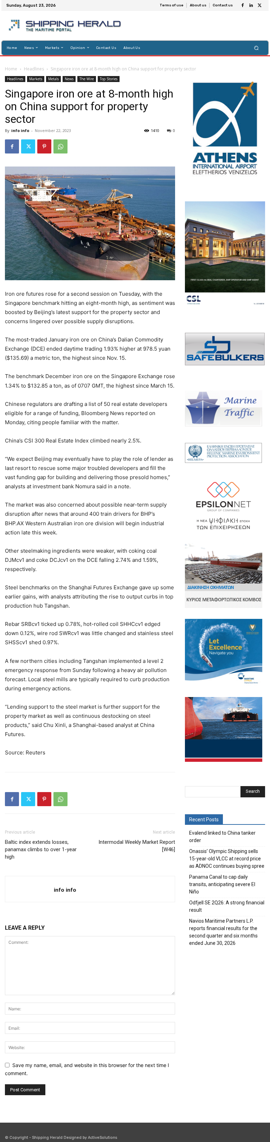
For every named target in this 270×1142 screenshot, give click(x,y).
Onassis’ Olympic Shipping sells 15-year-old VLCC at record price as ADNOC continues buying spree (226, 858)
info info (20, 130)
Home (11, 69)
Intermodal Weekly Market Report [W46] (136, 846)
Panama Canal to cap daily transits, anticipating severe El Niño (222, 884)
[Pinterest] (44, 146)
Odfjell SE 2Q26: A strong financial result (226, 906)
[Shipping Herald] (66, 26)
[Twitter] (259, 5)
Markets (35, 78)
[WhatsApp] (60, 146)
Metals (53, 78)
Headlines (34, 69)
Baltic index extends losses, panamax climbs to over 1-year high (41, 849)
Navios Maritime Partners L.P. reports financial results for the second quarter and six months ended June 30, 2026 (223, 932)
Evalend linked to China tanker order (222, 836)
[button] (256, 48)
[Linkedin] (251, 5)
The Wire (86, 78)
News (69, 78)
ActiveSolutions (102, 1137)
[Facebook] (242, 5)
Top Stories (108, 78)
